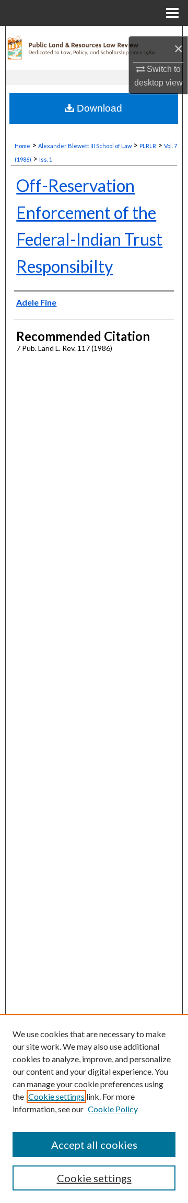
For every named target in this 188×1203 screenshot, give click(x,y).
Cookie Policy (113, 1109)
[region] (94, 1108)
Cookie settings (56, 1096)
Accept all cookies (94, 1144)
